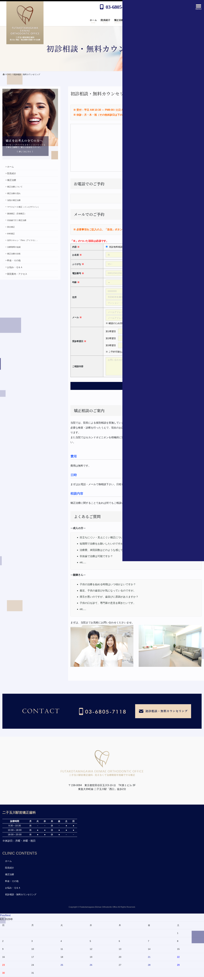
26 (91, 965)
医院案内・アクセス (17, 274)
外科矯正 (11, 234)
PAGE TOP (196, 935)
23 (3, 965)
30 (3, 973)
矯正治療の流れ (14, 193)
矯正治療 (11, 180)
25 (62, 965)
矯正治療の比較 (14, 254)
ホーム (10, 166)
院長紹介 (11, 173)
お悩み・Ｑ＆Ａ (15, 267)
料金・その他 (14, 260)
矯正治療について (14, 187)
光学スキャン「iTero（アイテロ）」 (22, 240)
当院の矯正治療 (14, 200)
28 (149, 965)
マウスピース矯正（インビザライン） (23, 207)
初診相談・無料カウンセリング (20, 894)
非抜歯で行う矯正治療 (16, 220)
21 (149, 957)
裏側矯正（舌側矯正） (16, 214)
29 (178, 965)
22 (178, 957)
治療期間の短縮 (14, 247)
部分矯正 (11, 227)
